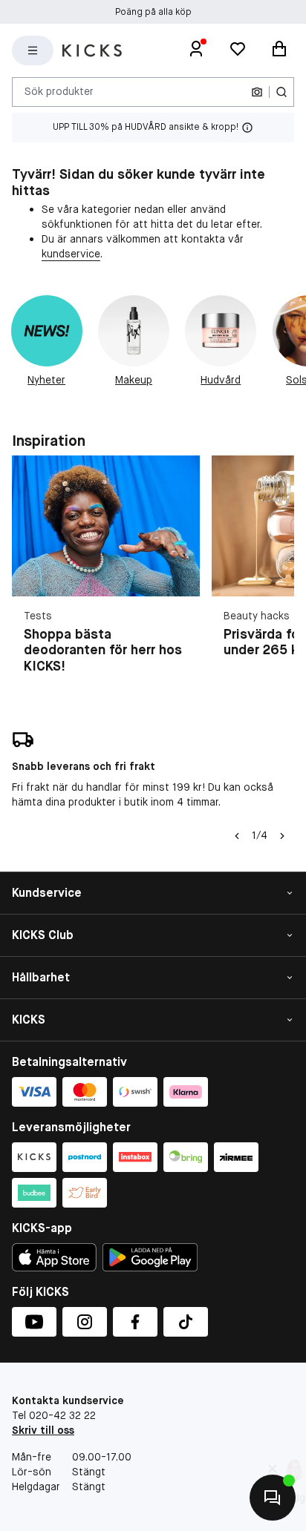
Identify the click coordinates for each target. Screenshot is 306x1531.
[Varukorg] (279, 50)
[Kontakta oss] (273, 1498)
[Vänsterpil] (237, 836)
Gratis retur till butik (153, 15)
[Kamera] (257, 92)
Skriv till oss (43, 1430)
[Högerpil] (282, 836)
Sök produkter (59, 91)
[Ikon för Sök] (281, 92)
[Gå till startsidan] (92, 50)
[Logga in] (196, 50)
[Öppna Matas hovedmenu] (32, 50)
